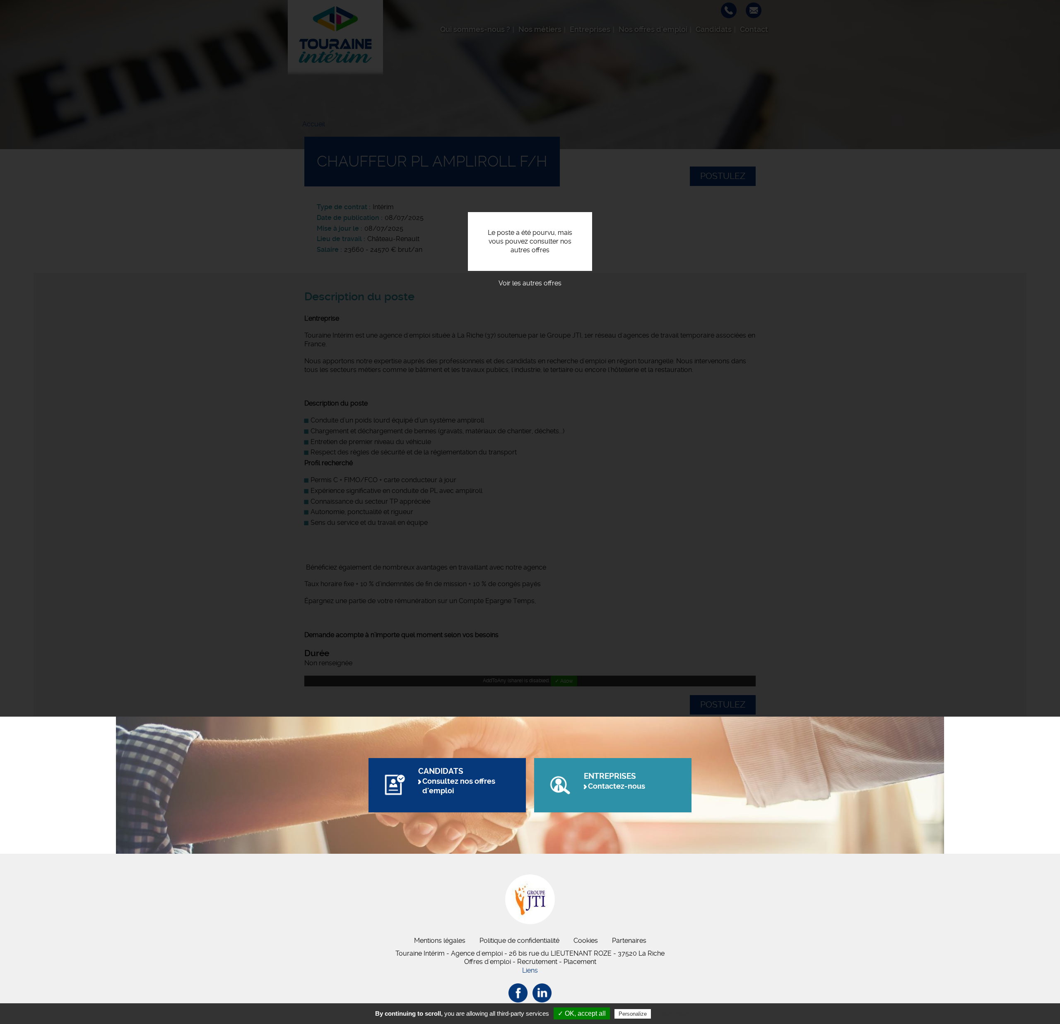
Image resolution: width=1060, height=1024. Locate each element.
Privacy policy (673, 1013)
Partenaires (629, 940)
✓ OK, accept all (582, 1013)
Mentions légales (439, 940)
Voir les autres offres (530, 283)
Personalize (633, 1014)
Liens (530, 970)
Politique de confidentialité (519, 940)
